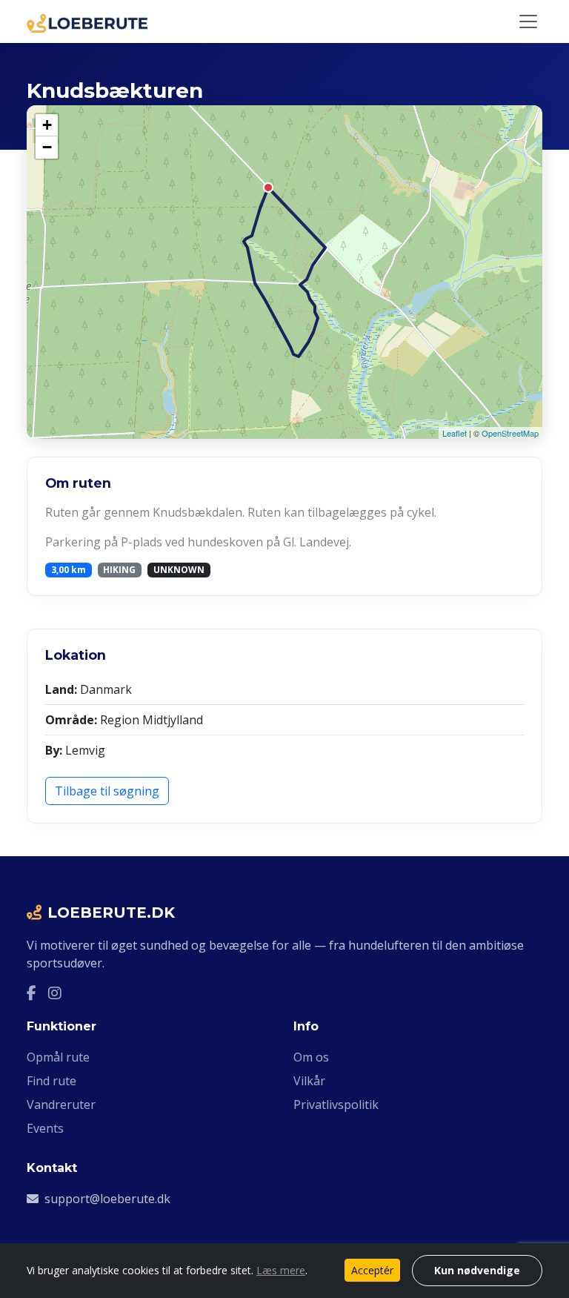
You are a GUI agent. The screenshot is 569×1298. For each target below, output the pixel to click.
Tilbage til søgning (107, 791)
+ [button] (47, 125)
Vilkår (309, 1081)
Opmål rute (58, 1057)
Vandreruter (61, 1104)
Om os (311, 1057)
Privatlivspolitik (336, 1104)
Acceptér (372, 1270)
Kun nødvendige (477, 1270)
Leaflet (454, 433)
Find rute (51, 1081)
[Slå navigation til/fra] (528, 21)
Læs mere (280, 1270)
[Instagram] (54, 992)
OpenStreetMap (510, 433)
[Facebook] (31, 992)
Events (45, 1128)
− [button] (47, 147)
